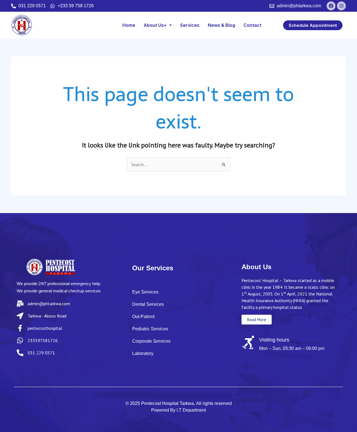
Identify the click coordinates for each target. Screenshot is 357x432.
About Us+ (155, 25)
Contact (252, 25)
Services (189, 25)
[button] (157, 25)
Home (128, 25)
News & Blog (221, 25)
